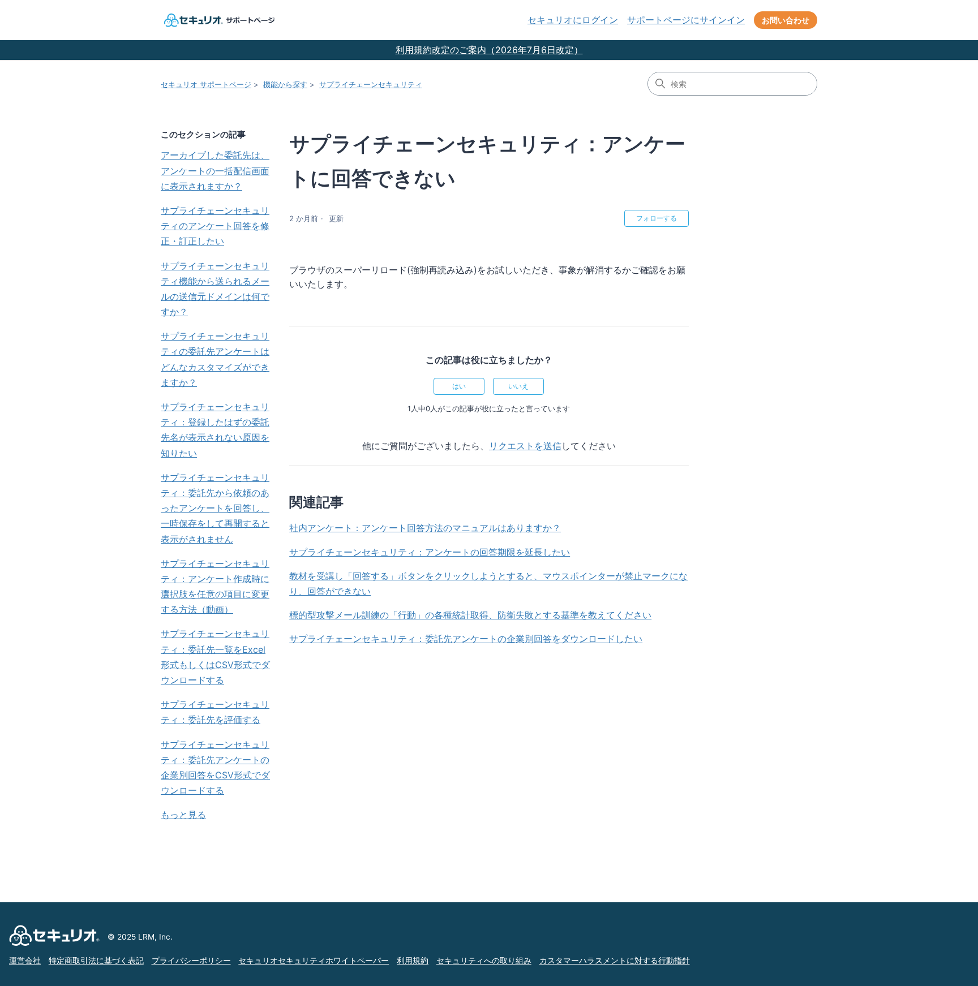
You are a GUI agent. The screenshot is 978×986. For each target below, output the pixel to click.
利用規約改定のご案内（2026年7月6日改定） (489, 49)
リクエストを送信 (525, 445)
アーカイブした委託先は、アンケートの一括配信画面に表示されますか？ (215, 170)
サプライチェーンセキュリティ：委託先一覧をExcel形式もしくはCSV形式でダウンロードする (215, 657)
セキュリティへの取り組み (483, 960)
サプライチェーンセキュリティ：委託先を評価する (215, 712)
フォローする (656, 218)
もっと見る (183, 814)
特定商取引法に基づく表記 (96, 960)
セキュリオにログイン (572, 19)
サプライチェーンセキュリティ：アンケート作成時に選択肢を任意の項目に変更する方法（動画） (215, 586)
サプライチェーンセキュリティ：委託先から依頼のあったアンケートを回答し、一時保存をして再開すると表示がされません (215, 508)
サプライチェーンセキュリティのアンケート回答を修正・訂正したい (215, 226)
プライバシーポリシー (191, 960)
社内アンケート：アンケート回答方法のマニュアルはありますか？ (425, 527)
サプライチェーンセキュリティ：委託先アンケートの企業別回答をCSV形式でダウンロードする (215, 767)
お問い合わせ (785, 20)
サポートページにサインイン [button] (686, 19)
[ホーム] (218, 20)
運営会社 (25, 960)
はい (459, 386)
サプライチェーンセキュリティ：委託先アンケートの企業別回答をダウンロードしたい (465, 638)
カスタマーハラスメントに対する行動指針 (614, 960)
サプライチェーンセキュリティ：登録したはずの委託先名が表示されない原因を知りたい (215, 430)
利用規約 (412, 960)
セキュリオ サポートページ (206, 84)
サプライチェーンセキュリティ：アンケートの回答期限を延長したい (429, 552)
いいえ (518, 386)
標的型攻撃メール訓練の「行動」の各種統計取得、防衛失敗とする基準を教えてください (470, 615)
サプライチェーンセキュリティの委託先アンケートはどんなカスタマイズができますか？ (215, 359)
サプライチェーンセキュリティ (370, 84)
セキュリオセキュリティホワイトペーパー (313, 960)
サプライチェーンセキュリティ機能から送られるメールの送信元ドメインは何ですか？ (215, 289)
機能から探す (285, 84)
